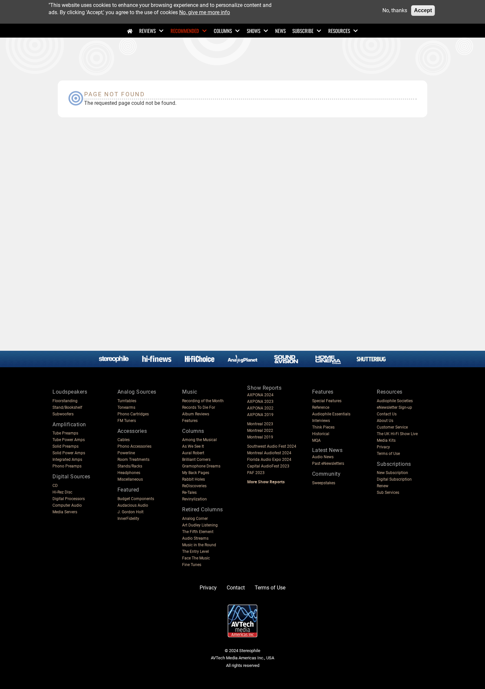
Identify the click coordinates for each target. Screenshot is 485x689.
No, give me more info (204, 12)
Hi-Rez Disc (62, 492)
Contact (236, 587)
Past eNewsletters (328, 463)
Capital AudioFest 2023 (268, 466)
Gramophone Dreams (201, 466)
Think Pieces (323, 427)
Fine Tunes (191, 564)
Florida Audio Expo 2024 (269, 459)
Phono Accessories (134, 446)
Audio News (323, 457)
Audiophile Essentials (331, 414)
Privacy (383, 447)
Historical (320, 434)
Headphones (128, 472)
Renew (382, 486)
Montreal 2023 (260, 424)
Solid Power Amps (68, 453)
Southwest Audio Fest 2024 (271, 446)
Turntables (126, 401)
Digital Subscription (394, 479)
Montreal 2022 (260, 430)
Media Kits (386, 440)
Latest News (327, 450)
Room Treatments (133, 459)
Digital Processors (68, 498)
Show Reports (264, 388)
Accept (423, 10)
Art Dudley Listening (200, 525)
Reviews (147, 30)
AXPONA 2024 (260, 395)
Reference (320, 407)
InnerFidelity (128, 518)
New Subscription (392, 472)
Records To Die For (198, 407)
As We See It (193, 446)
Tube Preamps (65, 433)
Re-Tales (189, 492)
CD (55, 485)
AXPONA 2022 (260, 408)
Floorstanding (65, 401)
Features (190, 420)
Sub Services (388, 492)
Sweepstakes (323, 483)
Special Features (326, 401)
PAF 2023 (256, 472)
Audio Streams (195, 538)
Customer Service (392, 427)
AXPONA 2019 (260, 414)
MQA (316, 440)
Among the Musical (199, 439)
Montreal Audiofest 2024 (269, 453)
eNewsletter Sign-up (394, 407)
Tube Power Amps (68, 439)
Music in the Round (199, 545)
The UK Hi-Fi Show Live (397, 434)
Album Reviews (195, 414)
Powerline (126, 453)
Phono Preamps (66, 466)
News (280, 30)
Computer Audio (67, 505)
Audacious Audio (132, 505)
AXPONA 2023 (260, 401)
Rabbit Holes (193, 479)
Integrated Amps (67, 459)
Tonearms (126, 407)
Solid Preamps (65, 446)
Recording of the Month (203, 401)
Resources (339, 30)
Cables (123, 439)
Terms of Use (388, 453)
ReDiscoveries (194, 486)
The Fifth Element (197, 531)
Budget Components (135, 498)
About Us (385, 420)
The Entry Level (195, 551)
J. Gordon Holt (130, 512)
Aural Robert (193, 453)
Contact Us (387, 414)
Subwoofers (63, 414)
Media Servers (64, 512)
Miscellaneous (130, 479)
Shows (253, 30)
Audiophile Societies (395, 401)
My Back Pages (195, 472)
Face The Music (196, 558)
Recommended (185, 30)
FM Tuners (126, 420)
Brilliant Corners (196, 459)
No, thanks (394, 10)
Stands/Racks (129, 466)
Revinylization (194, 499)
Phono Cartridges (133, 414)
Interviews (321, 420)
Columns (223, 30)
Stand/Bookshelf (67, 407)
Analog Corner (195, 518)
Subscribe (302, 30)
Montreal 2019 (260, 437)
